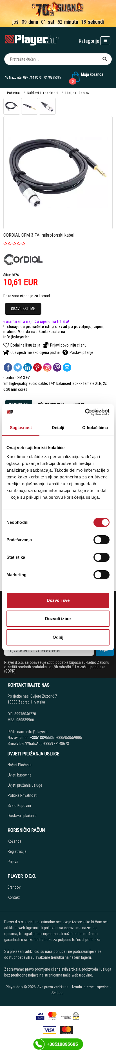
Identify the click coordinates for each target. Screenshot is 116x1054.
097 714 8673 (32, 77)
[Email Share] (67, 367)
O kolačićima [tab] (95, 427)
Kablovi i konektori (42, 93)
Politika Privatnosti (22, 795)
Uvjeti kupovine (20, 775)
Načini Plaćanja (20, 765)
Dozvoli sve (58, 600)
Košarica (14, 841)
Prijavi (105, 650)
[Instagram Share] (47, 367)
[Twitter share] (18, 367)
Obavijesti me (23, 309)
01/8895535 (52, 77)
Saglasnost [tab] (21, 427)
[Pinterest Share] (37, 367)
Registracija (17, 851)
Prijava (13, 861)
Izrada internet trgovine (90, 987)
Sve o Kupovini (19, 805)
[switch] (101, 539)
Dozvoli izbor (58, 618)
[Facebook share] (8, 367)
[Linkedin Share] (27, 367)
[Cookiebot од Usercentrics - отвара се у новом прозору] (85, 412)
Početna (13, 93)
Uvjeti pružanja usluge (25, 785)
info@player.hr (16, 337)
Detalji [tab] (58, 427)
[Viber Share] (57, 367)
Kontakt (14, 897)
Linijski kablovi (78, 93)
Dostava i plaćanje (22, 815)
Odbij (58, 637)
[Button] (105, 59)
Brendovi (14, 887)
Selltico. (58, 993)
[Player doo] (32, 40)
